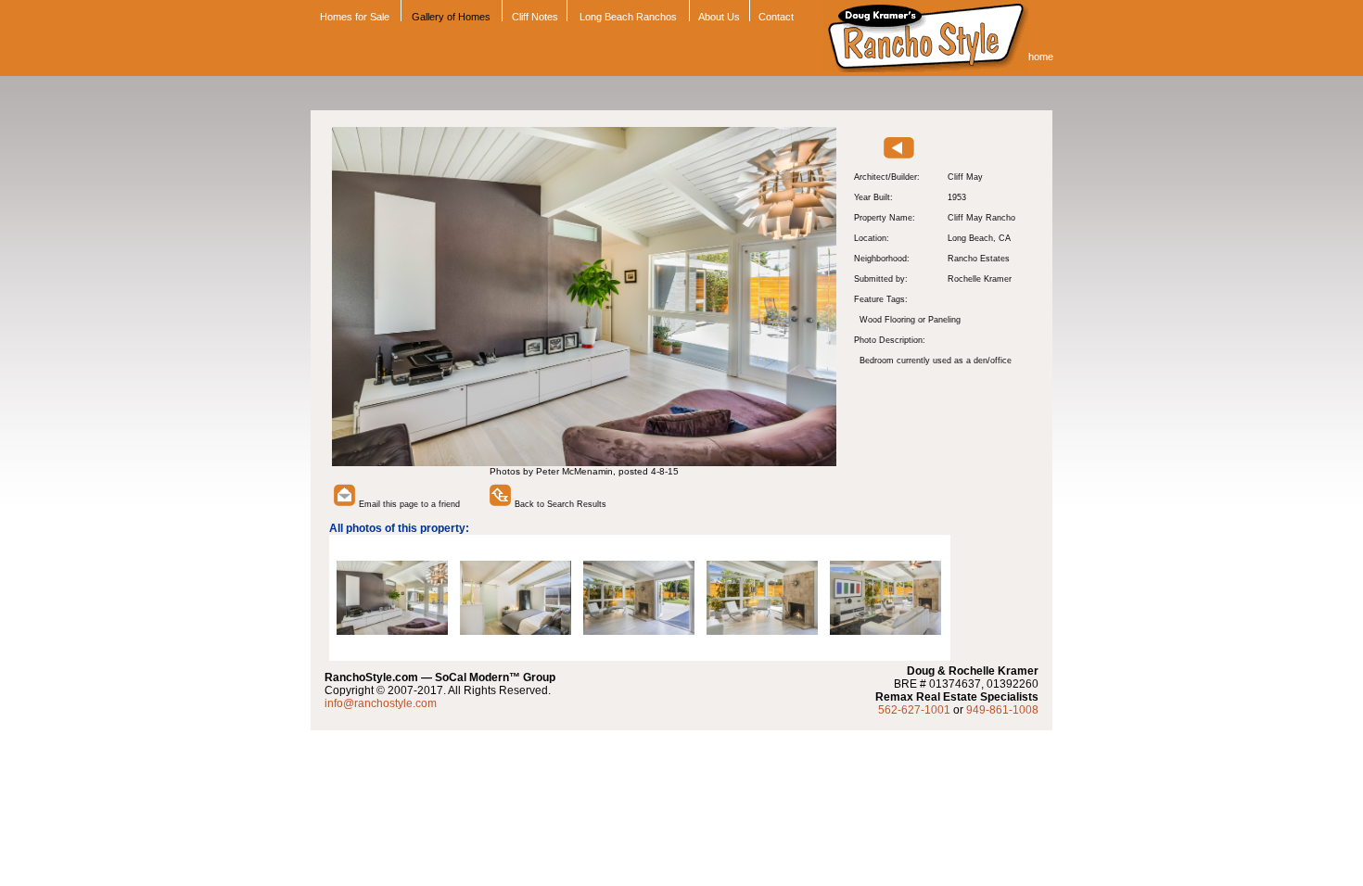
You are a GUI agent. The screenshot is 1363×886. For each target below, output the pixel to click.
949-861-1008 (1002, 709)
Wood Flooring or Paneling (910, 319)
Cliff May (965, 177)
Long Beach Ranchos (628, 16)
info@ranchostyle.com (381, 703)
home (1040, 56)
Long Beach (970, 238)
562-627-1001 (914, 709)
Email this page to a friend (408, 504)
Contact (776, 16)
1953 (957, 197)
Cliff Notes (535, 16)
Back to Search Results (559, 504)
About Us (719, 16)
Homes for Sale (353, 16)
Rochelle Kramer (980, 279)
